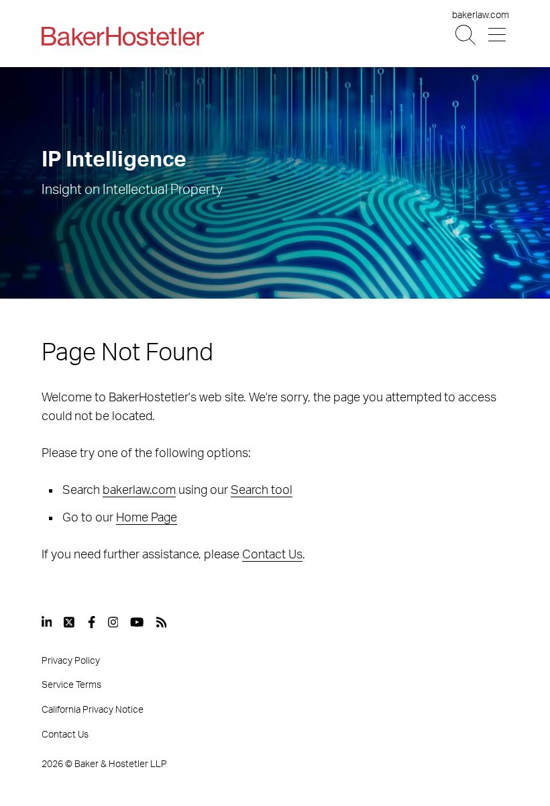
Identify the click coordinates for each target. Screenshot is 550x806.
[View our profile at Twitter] (70, 622)
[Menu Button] (498, 35)
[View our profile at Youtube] (137, 622)
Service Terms (71, 685)
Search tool (261, 491)
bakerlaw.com (480, 15)
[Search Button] (466, 35)
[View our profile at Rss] (161, 622)
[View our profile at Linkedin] (47, 622)
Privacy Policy (71, 661)
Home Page (146, 518)
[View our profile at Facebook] (91, 622)
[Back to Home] (123, 36)
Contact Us (272, 555)
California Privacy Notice (93, 710)
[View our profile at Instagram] (113, 622)
